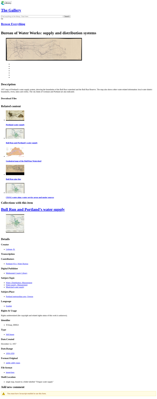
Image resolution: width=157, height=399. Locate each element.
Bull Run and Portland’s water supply (22, 143)
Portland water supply (15, 125)
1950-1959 (10, 353)
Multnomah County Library (16, 273)
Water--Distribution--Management (19, 283)
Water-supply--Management (16, 285)
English (9, 306)
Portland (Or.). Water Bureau (17, 264)
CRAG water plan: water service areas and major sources (30, 197)
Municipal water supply (15, 287)
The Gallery (11, 10)
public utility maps (13, 363)
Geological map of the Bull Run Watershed (23, 161)
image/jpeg (10, 372)
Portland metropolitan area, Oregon (19, 296)
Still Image (10, 334)
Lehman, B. (10, 249)
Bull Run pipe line (13, 179)
